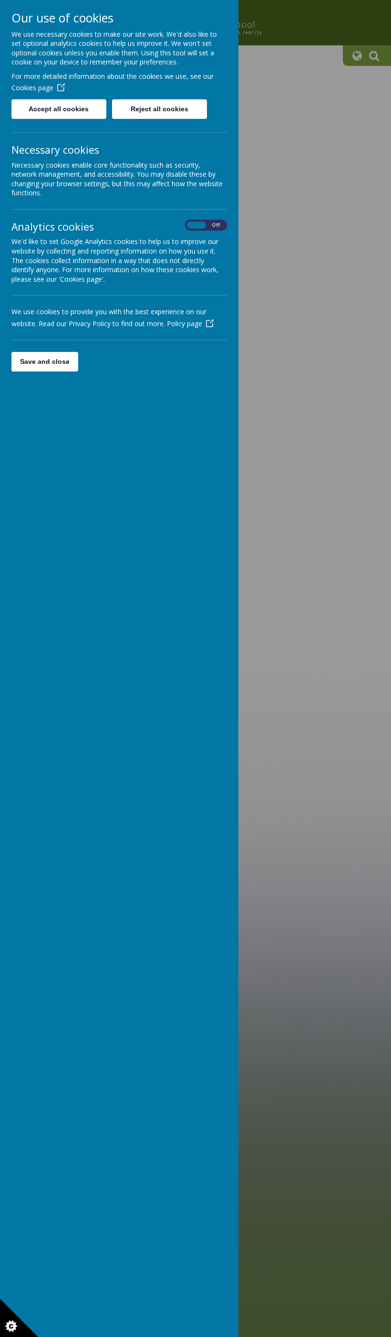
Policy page (184, 323)
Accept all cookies (59, 109)
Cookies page (32, 87)
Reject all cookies (159, 109)
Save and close (45, 361)
